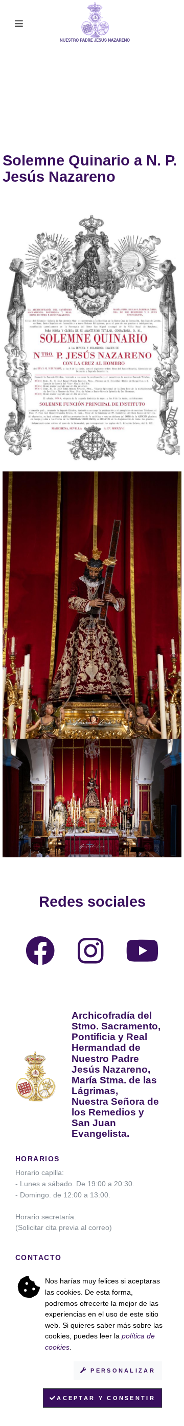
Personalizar (121, 1370)
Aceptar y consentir (106, 1398)
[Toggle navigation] (19, 24)
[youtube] (142, 959)
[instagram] (90, 959)
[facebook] (40, 959)
